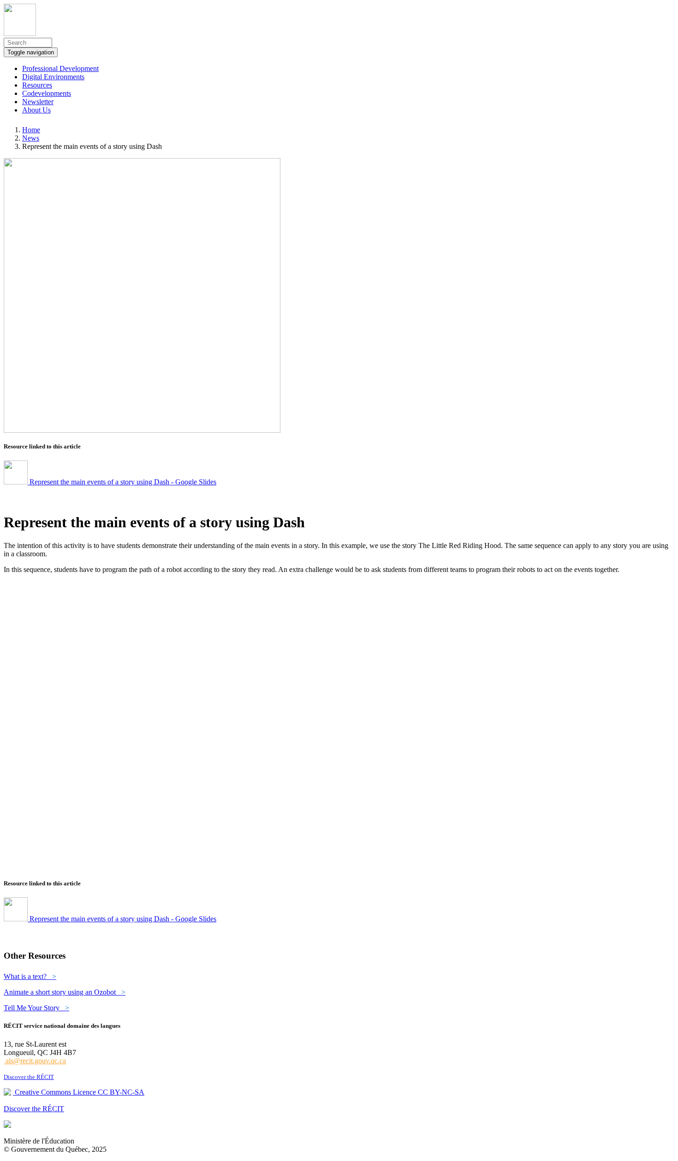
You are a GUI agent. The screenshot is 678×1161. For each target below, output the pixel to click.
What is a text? (30, 976)
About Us (36, 110)
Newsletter (38, 102)
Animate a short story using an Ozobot (64, 992)
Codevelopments (46, 93)
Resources (37, 85)
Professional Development (60, 68)
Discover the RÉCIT (29, 1076)
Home (31, 130)
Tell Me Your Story (36, 1008)
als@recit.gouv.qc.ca (35, 1061)
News (30, 138)
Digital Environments (53, 77)
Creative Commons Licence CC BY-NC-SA (78, 1092)
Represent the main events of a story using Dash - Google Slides (122, 482)
